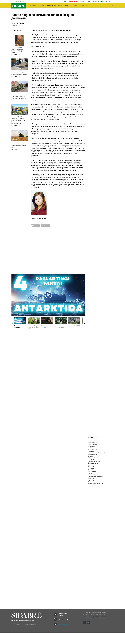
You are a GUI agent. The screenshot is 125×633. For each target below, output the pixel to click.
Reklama (82, 1)
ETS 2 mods (91, 473)
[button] (35, 225)
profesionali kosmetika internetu (96, 453)
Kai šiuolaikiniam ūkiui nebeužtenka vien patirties (19, 73)
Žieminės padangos (93, 463)
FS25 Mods (91, 451)
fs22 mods (91, 459)
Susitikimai (41, 5)
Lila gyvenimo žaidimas (94, 461)
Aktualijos (33, 5)
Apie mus (65, 1)
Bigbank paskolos (92, 478)
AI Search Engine (92, 449)
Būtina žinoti (84, 5)
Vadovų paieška (92, 446)
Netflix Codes (91, 448)
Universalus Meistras (93, 442)
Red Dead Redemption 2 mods (96, 483)
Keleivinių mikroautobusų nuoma (97, 458)
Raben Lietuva (92, 471)
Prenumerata (88, 1)
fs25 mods (91, 480)
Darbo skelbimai (92, 444)
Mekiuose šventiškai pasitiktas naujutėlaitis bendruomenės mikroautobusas (18, 121)
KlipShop (90, 456)
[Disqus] (58, 251)
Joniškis (14, 44)
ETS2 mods (91, 466)
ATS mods (91, 468)
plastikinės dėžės (92, 475)
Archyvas (95, 1)
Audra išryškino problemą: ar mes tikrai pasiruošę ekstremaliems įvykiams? (19, 96)
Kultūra (60, 5)
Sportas (67, 5)
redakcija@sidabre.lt (64, 624)
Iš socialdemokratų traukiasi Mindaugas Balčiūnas (17, 50)
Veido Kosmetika (92, 454)
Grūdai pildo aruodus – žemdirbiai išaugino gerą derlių (18, 145)
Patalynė (90, 470)
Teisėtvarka (75, 5)
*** (109, 1)
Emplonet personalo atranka (95, 476)
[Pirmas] (18, 5)
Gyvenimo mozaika (51, 5)
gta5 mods (91, 464)
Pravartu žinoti (16, 68)
